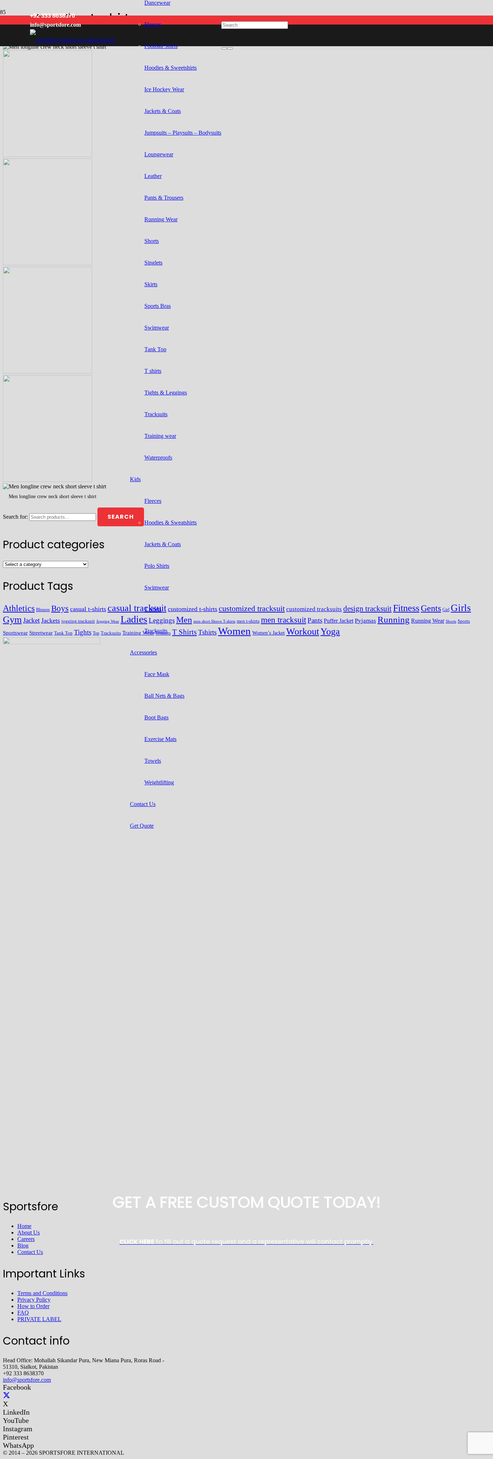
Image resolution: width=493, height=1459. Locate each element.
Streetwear (41, 633)
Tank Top (63, 633)
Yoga (330, 631)
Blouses (43, 609)
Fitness (406, 608)
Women (234, 631)
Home (24, 1226)
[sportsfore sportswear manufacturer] (72, 40)
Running (394, 619)
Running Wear (427, 620)
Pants (314, 620)
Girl (445, 609)
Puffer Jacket (338, 621)
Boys (60, 608)
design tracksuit (367, 608)
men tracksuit (283, 619)
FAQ (23, 1313)
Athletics (19, 608)
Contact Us (30, 1252)
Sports (464, 621)
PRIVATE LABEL (39, 1319)
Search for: (15, 517)
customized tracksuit (252, 608)
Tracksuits (111, 633)
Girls (461, 607)
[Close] (230, 48)
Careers (26, 1239)
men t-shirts (248, 621)
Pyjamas (365, 620)
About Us (28, 1232)
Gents (431, 608)
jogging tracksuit (78, 621)
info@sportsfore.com (27, 1380)
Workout (302, 631)
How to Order (33, 1306)
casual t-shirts (88, 609)
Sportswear (15, 633)
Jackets (50, 620)
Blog (23, 1245)
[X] (6, 1395)
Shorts (451, 621)
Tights (82, 632)
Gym (12, 619)
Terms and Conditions (42, 1293)
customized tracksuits (314, 609)
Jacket (31, 620)
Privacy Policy (34, 1300)
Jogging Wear (107, 621)
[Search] (224, 48)
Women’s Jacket (268, 633)
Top (96, 633)
